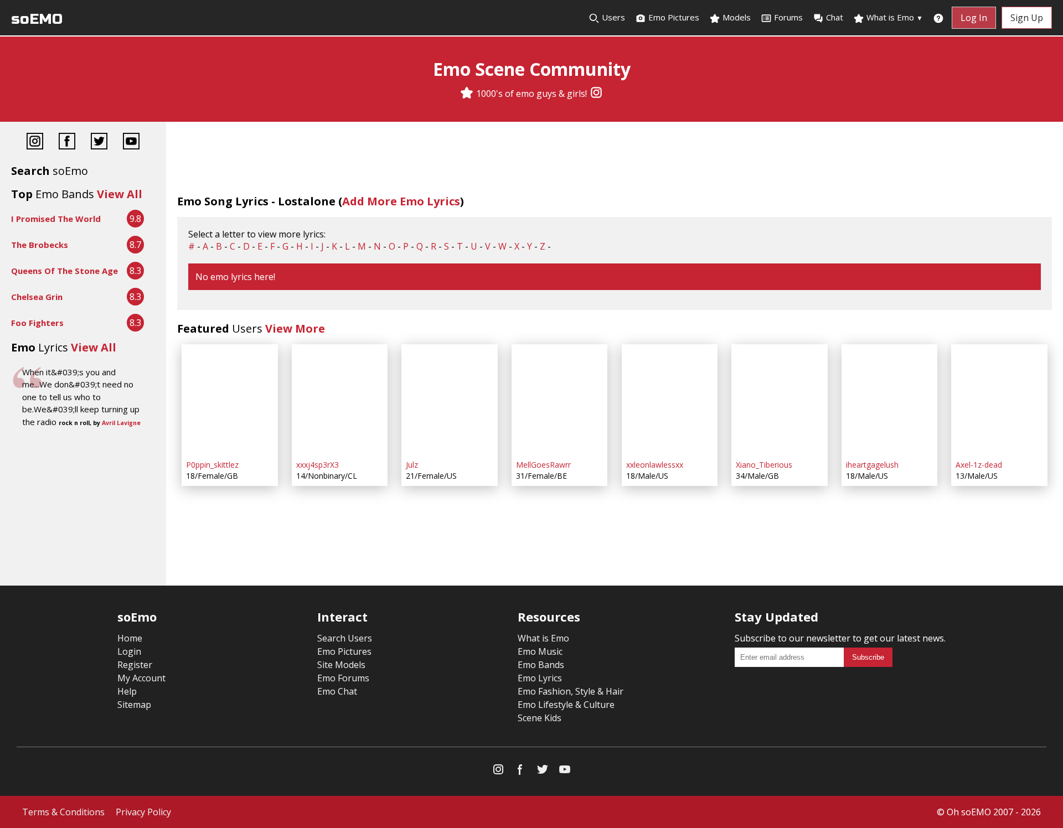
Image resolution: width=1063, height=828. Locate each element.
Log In (974, 18)
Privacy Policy (143, 812)
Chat (834, 17)
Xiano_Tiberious (764, 464)
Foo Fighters (37, 322)
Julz (412, 464)
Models (735, 17)
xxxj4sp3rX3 (317, 464)
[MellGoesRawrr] (560, 399)
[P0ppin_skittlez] (230, 399)
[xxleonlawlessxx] (670, 399)
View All (119, 194)
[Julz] (449, 399)
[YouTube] (131, 142)
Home (129, 638)
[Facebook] (67, 142)
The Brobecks (39, 244)
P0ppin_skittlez (212, 464)
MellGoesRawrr (543, 464)
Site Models (341, 665)
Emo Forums (343, 678)
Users (612, 17)
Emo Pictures (672, 17)
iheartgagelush (872, 464)
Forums (788, 17)
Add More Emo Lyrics (401, 201)
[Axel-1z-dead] (999, 399)
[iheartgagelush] (890, 399)
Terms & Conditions (63, 812)
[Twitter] (99, 142)
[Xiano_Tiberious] (779, 399)
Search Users (344, 638)
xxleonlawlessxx (654, 464)
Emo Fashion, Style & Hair (570, 691)
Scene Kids (539, 718)
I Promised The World (56, 218)
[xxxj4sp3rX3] (340, 399)
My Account (141, 678)
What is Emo (893, 17)
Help (127, 691)
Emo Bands (541, 665)
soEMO (37, 19)
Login (129, 651)
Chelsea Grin (37, 296)
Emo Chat (337, 691)
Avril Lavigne (121, 423)
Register (134, 665)
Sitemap (134, 704)
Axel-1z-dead (979, 464)
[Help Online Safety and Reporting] (938, 17)
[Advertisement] (83, 466)
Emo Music (540, 651)
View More (295, 328)
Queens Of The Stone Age (64, 270)
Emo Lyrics (540, 678)
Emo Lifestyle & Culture (566, 704)
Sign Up (1026, 18)
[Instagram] (596, 93)
